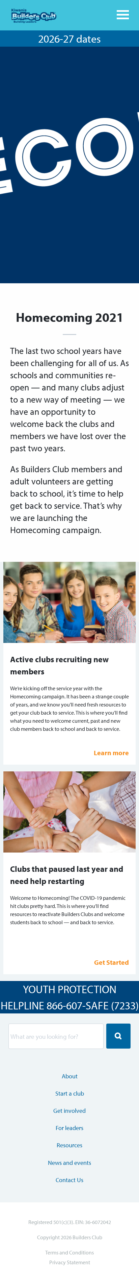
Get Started (111, 962)
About (70, 1076)
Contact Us (69, 1180)
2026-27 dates (69, 38)
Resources (69, 1145)
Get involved (69, 1111)
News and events (69, 1163)
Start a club (69, 1093)
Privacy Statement (69, 1262)
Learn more (111, 752)
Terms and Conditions (69, 1252)
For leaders (69, 1128)
